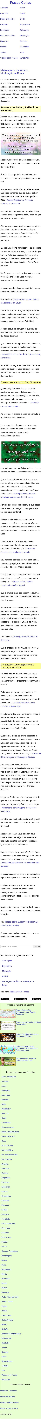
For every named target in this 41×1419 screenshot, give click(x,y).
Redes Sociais (7, 1320)
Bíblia (4, 1104)
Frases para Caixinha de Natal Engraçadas (28, 1023)
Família (4, 1210)
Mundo (4, 1283)
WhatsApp (24, 58)
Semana (5, 1352)
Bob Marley (6, 1109)
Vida (22, 52)
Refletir (3, 47)
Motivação (24, 36)
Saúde (3, 52)
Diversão (5, 1164)
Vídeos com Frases (9, 58)
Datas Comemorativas (10, 1132)
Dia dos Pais (7, 1159)
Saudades (24, 47)
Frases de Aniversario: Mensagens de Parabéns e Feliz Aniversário (27, 1048)
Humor (4, 1260)
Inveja (4, 1265)
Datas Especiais (7, 19)
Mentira (4, 1274)
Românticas (6, 1338)
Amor (22, 8)
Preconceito (6, 1315)
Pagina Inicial (20, 999)
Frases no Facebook (8, 1391)
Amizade (4, 8)
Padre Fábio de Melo (10, 1297)
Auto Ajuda (6, 1095)
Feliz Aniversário (7, 36)
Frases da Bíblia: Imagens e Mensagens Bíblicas (27, 1035)
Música (4, 1288)
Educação (5, 1168)
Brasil (22, 13)
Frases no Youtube (7, 1397)
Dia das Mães (7, 1150)
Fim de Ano (6, 1237)
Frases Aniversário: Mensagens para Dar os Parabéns (25, 1012)
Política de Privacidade (9, 1402)
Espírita (4, 1191)
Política (23, 41)
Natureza (4, 41)
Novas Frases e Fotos (9, 1408)
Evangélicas (6, 1196)
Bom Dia (4, 13)
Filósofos (5, 1233)
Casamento (6, 1123)
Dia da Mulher (7, 1146)
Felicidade (6, 1219)
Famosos (5, 1214)
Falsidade (24, 30)
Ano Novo (6, 1090)
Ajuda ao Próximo (9, 1077)
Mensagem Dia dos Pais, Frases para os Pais (26, 1059)
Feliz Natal (6, 1228)
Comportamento (8, 1127)
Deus (22, 19)
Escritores (5, 1182)
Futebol (4, 1242)
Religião (5, 1329)
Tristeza (5, 1366)
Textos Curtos (7, 1361)
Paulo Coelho (7, 1302)
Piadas (4, 1306)
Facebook (4, 30)
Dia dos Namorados (9, 1155)
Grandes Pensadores (10, 1251)
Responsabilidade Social (11, 1334)
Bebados (5, 1100)
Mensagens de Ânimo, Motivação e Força (15, 72)
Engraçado (25, 24)
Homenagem (7, 1256)
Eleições (4, 24)
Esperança (6, 1187)
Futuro (4, 1246)
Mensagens (6, 1269)
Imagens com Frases (19, 992)
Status (4, 1357)
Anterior (5, 999)
